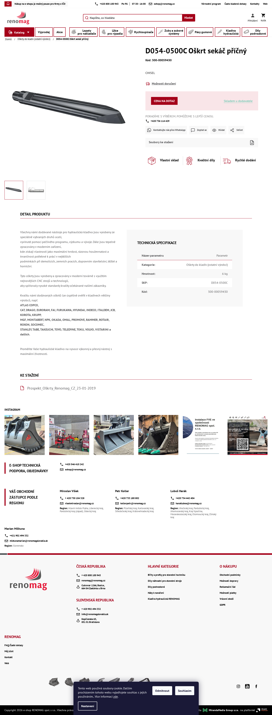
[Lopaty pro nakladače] (54, 683)
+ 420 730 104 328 (74, 498)
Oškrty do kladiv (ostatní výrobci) (207, 265)
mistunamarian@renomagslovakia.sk (29, 540)
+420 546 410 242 (74, 464)
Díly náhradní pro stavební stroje (165, 580)
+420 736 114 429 (160, 121)
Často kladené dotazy (235, 3)
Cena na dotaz (164, 101)
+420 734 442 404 (185, 498)
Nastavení (87, 706)
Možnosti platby (228, 592)
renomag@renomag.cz (93, 580)
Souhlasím (184, 691)
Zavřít (208, 137)
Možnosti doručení (164, 83)
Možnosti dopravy (229, 580)
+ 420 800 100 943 (91, 575)
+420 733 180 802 (129, 498)
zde (115, 696)
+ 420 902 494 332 (91, 609)
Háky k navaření (156, 592)
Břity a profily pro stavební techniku (166, 574)
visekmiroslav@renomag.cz (79, 503)
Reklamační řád (227, 586)
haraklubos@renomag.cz (189, 503)
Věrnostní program (211, 3)
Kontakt (8, 657)
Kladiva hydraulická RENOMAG (164, 598)
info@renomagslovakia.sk (95, 614)
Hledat (188, 17)
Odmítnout (162, 691)
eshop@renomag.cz (75, 469)
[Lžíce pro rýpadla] (69, 683)
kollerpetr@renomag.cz (133, 503)
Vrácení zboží (227, 598)
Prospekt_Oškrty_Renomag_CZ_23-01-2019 (61, 388)
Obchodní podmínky (230, 574)
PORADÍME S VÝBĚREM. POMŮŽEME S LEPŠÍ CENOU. (179, 116)
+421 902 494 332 (19, 535)
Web (265, 3)
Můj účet (8, 651)
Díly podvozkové (156, 586)
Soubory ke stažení (161, 142)
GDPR (222, 604)
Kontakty (254, 3)
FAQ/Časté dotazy (13, 645)
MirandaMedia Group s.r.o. (224, 710)
